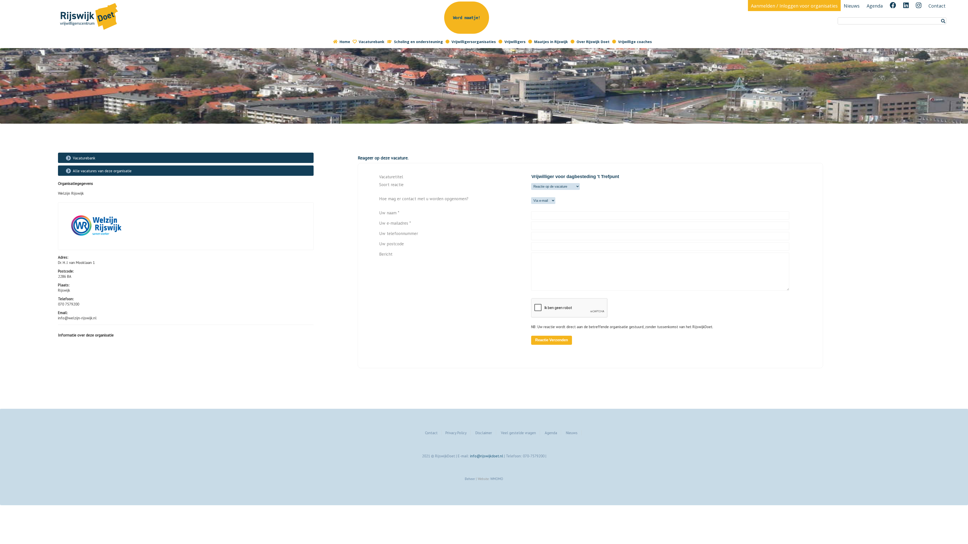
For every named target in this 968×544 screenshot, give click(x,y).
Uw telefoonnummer (398, 233)
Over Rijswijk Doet (593, 41)
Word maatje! (466, 17)
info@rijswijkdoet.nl (486, 456)
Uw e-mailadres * (395, 223)
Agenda (875, 6)
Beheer (470, 479)
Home (345, 41)
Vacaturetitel (391, 177)
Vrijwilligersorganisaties (473, 41)
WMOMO (496, 479)
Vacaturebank (371, 41)
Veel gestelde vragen (518, 432)
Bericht (385, 254)
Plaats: (64, 285)
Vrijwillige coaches (635, 41)
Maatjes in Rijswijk (551, 41)
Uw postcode (391, 244)
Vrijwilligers (515, 41)
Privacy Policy (456, 432)
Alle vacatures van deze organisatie (102, 170)
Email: (63, 312)
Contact (937, 6)
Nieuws (852, 6)
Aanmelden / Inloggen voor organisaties (794, 6)
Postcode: (66, 271)
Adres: (63, 257)
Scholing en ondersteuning (418, 41)
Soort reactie (391, 184)
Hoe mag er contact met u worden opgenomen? (423, 198)
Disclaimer (483, 432)
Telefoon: (66, 298)
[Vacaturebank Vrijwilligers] (89, 30)
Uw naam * (389, 213)
